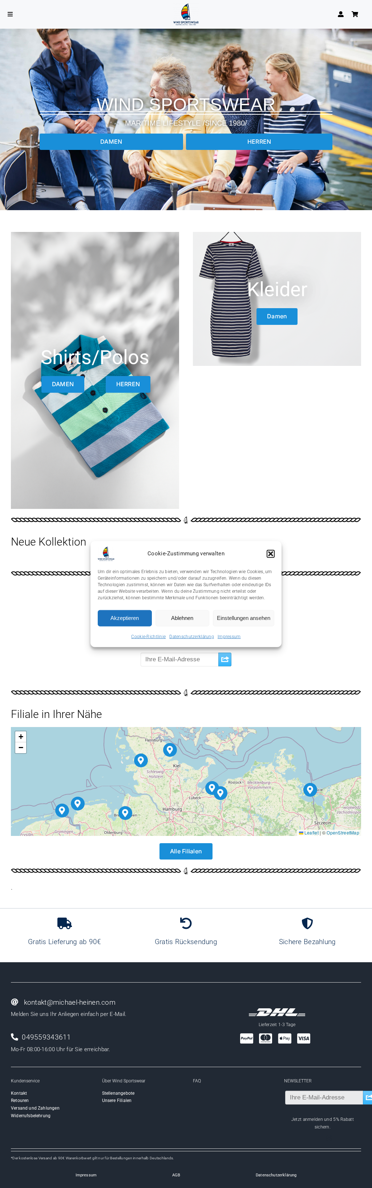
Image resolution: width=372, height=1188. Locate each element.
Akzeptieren (124, 618)
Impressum (229, 636)
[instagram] (329, 1138)
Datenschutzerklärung (191, 636)
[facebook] (316, 1138)
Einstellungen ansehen (243, 618)
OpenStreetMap (343, 832)
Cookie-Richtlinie (148, 636)
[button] (270, 553)
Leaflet (311, 832)
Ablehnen (182, 618)
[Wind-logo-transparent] (186, 7)
